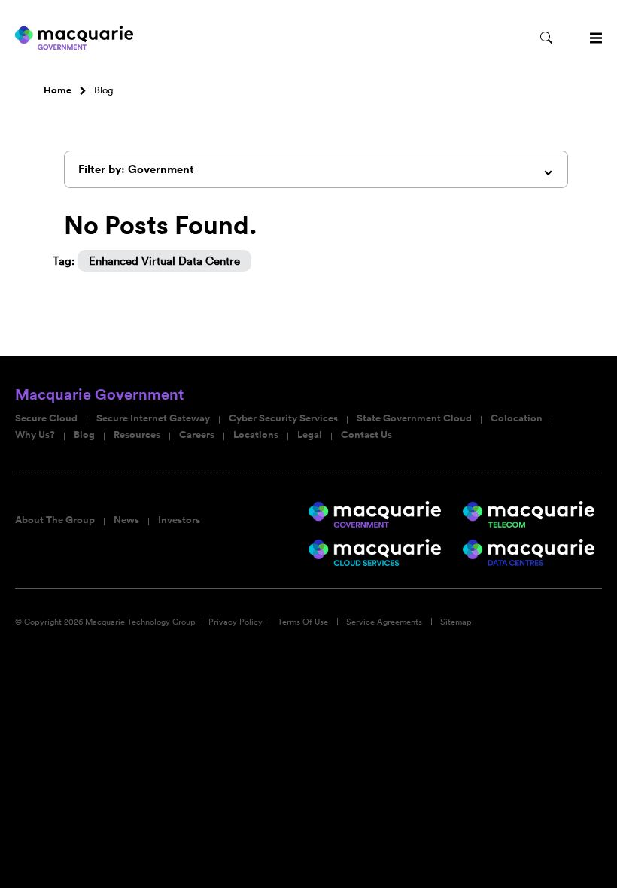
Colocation (517, 418)
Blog (84, 435)
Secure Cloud (46, 418)
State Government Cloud (414, 418)
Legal (309, 435)
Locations (255, 435)
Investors (179, 520)
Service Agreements (384, 622)
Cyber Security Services (283, 418)
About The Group (55, 520)
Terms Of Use (303, 622)
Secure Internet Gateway (153, 418)
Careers (196, 435)
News (126, 520)
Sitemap (456, 622)
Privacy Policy (235, 622)
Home (57, 90)
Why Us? (35, 435)
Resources (137, 435)
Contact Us (366, 435)
